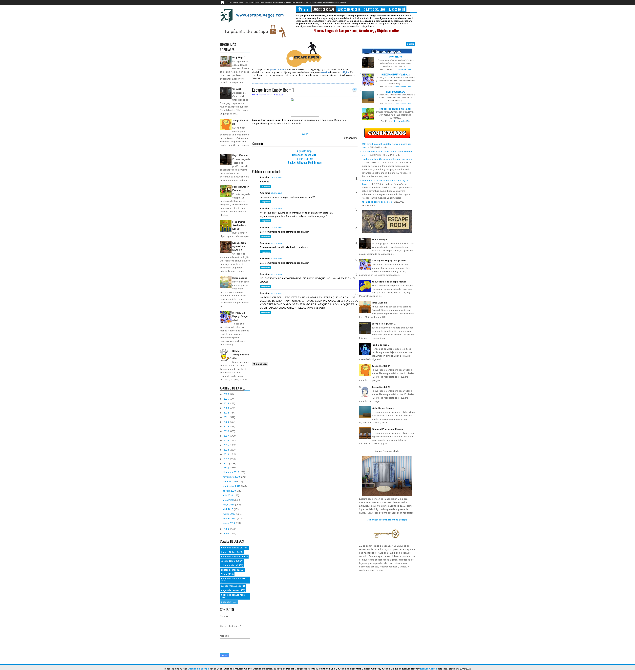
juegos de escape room (233, 594)
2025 (227, 398)
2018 (227, 431)
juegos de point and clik (233, 578)
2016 (227, 440)
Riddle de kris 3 (380, 345)
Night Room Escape (395, 91)
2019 (227, 426)
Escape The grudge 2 (384, 323)
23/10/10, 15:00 (276, 228)
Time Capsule (379, 302)
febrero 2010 (230, 518)
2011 (226, 463)
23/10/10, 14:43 (276, 193)
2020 (227, 422)
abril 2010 (228, 509)
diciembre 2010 (231, 472)
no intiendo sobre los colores (377, 201)
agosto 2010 (229, 490)
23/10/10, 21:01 (276, 274)
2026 (227, 394)
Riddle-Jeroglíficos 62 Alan (240, 354)
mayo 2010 (229, 504)
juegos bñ (226, 602)
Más (409, 69)
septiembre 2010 (232, 486)
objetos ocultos (228, 569)
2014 (227, 449)
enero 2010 (229, 523)
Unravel (236, 88)
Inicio (306, 10)
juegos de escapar (230, 556)
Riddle (224, 574)
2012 (227, 459)
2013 (227, 454)
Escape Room (228, 561)
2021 (227, 417)
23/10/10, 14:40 (276, 177)
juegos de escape (266, 94)
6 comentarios (400, 121)
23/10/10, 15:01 (276, 243)
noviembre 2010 (231, 476)
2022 (227, 412)
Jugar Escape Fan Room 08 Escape (387, 519)
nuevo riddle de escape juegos (389, 281)
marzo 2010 (229, 514)
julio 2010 (228, 495)
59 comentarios (400, 86)
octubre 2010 (230, 481)
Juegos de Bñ (397, 9)
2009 (227, 529)
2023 (227, 408)
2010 (227, 468)
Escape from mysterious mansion (239, 246)
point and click (228, 565)
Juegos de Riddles (349, 9)
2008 (227, 533)
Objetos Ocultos (374, 9)
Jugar (305, 133)
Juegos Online (228, 552)
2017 (227, 435)
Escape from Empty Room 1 (273, 90)
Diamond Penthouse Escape (387, 429)
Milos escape (239, 278)
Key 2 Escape (240, 155)
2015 (227, 445)
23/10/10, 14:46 (276, 209)
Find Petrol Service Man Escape (239, 225)
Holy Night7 (239, 57)
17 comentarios (400, 69)
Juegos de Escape (323, 9)
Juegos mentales (230, 585)
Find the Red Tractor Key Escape (395, 108)
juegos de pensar (230, 590)
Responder (265, 186)
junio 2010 (228, 500)
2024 (227, 403)
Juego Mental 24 (381, 366)
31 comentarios (400, 104)
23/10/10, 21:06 (276, 293)
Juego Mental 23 (381, 387)
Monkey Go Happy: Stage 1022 (240, 316)
